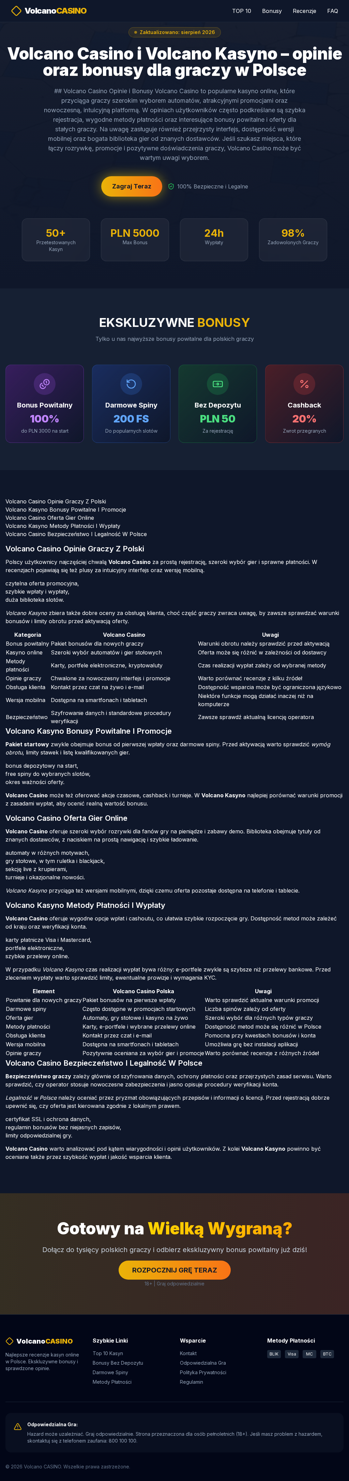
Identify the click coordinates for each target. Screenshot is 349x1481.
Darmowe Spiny (110, 1372)
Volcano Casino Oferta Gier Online (49, 517)
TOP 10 (241, 10)
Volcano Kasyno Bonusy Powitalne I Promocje (65, 509)
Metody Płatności (112, 1382)
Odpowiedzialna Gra (203, 1363)
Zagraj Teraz (131, 186)
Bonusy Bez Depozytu (118, 1363)
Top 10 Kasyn (108, 1353)
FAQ (332, 10)
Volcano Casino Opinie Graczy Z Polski (55, 501)
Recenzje (304, 10)
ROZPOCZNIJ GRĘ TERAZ (174, 1270)
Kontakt (188, 1353)
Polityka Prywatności (203, 1372)
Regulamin (191, 1382)
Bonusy (272, 10)
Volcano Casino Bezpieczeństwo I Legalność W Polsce (76, 534)
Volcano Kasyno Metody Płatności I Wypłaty (62, 525)
